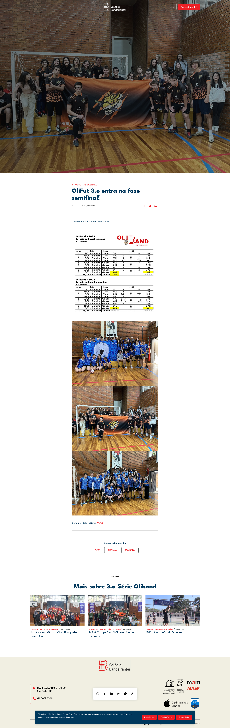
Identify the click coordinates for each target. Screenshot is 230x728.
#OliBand (130, 550)
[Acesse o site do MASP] (193, 688)
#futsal (112, 550)
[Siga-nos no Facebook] (104, 693)
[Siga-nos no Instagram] (97, 693)
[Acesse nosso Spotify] (125, 693)
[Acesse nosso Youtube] (118, 693)
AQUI (99, 523)
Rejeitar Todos (166, 717)
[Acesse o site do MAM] (193, 684)
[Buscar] (173, 7)
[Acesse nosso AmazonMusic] (132, 693)
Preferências (149, 717)
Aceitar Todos (184, 717)
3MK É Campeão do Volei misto (165, 632)
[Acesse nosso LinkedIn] (111, 693)
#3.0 (97, 550)
